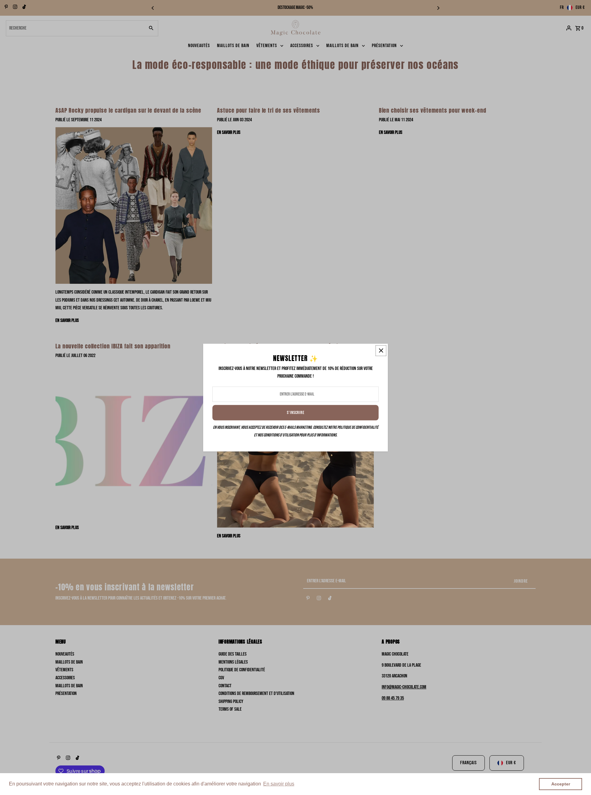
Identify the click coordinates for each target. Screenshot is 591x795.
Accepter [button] (560, 783)
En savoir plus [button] (278, 783)
